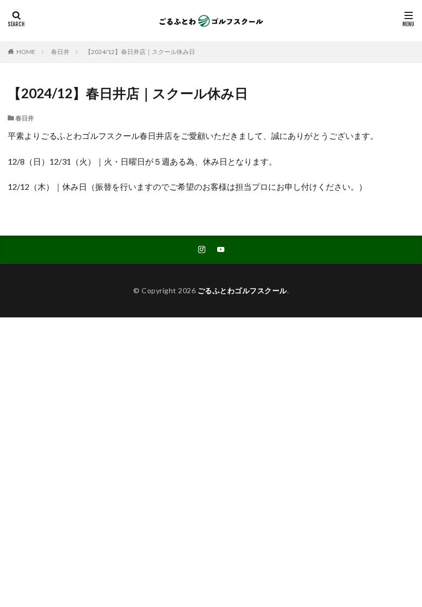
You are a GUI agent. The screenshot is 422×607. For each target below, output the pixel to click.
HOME (26, 52)
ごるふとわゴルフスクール (242, 290)
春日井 (60, 52)
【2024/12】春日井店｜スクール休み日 (140, 52)
